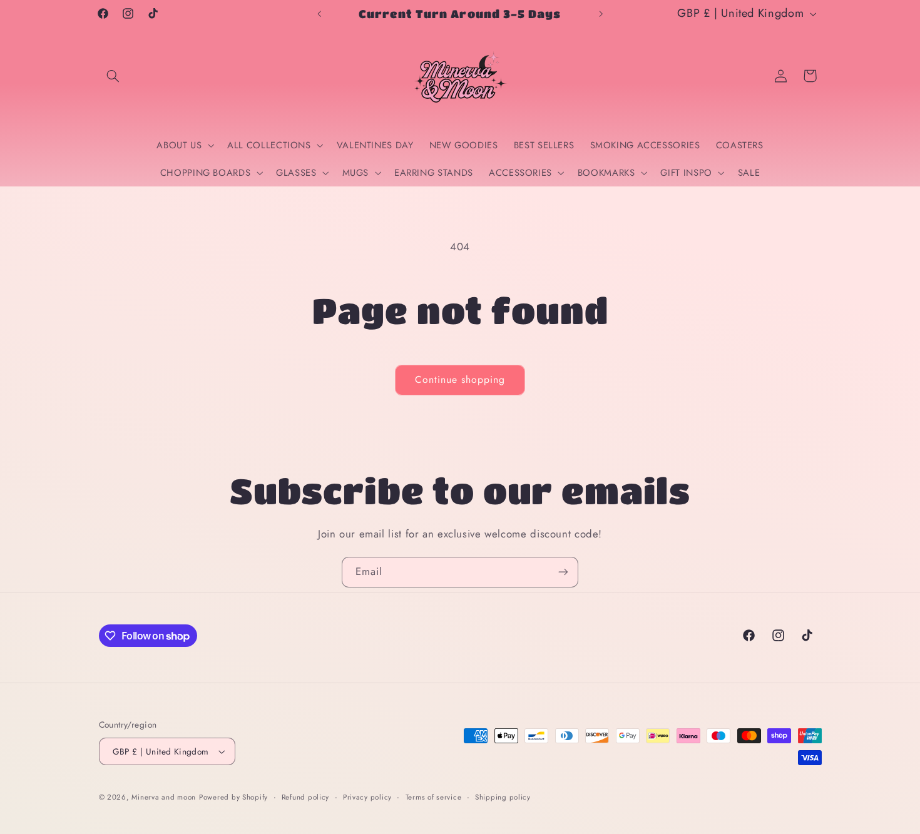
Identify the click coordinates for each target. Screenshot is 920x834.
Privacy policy (367, 797)
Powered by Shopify (233, 797)
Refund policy (306, 797)
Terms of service (434, 797)
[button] (113, 75)
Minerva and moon (163, 797)
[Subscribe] (563, 572)
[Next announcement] (601, 13)
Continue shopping (460, 379)
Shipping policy (503, 797)
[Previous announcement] (319, 13)
